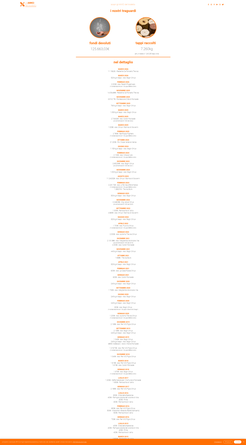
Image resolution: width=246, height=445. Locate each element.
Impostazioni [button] (218, 442)
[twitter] (223, 4)
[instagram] (211, 4)
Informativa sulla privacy (80, 442)
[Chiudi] (244, 441)
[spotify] (220, 4)
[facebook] (208, 4)
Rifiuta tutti (228, 442)
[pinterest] (214, 4)
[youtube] (217, 4)
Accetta (238, 442)
